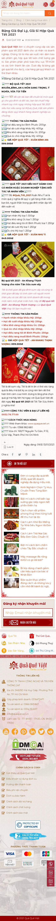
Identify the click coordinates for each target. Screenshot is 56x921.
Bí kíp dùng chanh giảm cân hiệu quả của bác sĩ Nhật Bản (35, 571)
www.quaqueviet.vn (38, 423)
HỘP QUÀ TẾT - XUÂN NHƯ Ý (28, 234)
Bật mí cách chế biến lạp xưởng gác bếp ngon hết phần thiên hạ (35, 502)
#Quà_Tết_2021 (22, 195)
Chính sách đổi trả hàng (19, 801)
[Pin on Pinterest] (26, 454)
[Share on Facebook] (12, 454)
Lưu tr (10, 447)
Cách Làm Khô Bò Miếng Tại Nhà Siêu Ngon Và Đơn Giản (36, 525)
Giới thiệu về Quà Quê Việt (20, 773)
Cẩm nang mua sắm (36, 20)
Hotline (51, 867)
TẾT (11, 96)
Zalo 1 (51, 876)
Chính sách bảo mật (17, 812)
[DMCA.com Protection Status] (28, 744)
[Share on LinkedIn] (33, 454)
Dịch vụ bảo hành (15, 795)
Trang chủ (7, 20)
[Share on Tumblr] (40, 454)
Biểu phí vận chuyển (17, 790)
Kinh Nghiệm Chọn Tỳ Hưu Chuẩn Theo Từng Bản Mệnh (36, 490)
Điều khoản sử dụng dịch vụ (21, 778)
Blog (18, 20)
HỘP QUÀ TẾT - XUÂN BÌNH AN (30, 139)
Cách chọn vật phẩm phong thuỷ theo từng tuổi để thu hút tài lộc (36, 513)
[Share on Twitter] (19, 454)
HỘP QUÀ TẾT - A (23, 340)
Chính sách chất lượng (18, 807)
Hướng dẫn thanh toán (18, 784)
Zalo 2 (50, 884)
